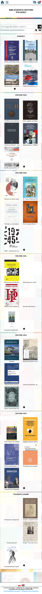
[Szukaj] (39, 26)
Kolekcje (21, 30)
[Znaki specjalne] (39, 30)
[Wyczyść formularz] (36, 30)
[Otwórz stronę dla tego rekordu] (12, 51)
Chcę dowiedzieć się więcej (12, 591)
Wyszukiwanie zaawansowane (10, 30)
